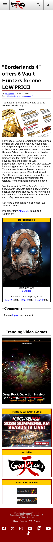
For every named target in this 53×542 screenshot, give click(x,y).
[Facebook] (4, 528)
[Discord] (30, 528)
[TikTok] (28, 533)
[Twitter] (13, 528)
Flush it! (39, 300)
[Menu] (5, 5)
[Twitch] (39, 528)
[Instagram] (21, 528)
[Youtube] (48, 528)
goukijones (9, 94)
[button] (5, 370)
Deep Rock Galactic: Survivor (24, 394)
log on (15, 315)
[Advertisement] (26, 36)
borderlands (16, 96)
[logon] (48, 5)
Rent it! (25, 300)
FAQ (30, 521)
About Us (23, 521)
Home (15, 521)
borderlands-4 (27, 96)
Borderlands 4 (26, 219)
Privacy (37, 521)
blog (9, 96)
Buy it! (8, 300)
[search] (38, 5)
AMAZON (24, 211)
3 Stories (26, 290)
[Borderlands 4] (26, 254)
